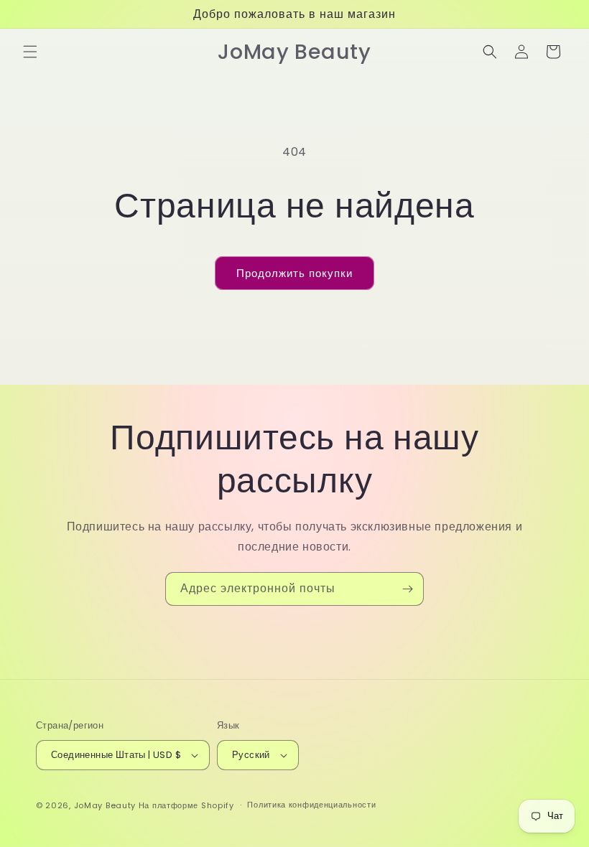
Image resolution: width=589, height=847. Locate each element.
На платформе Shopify (186, 805)
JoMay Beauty (105, 805)
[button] (30, 51)
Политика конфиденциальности (311, 804)
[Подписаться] (407, 589)
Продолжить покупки (294, 273)
